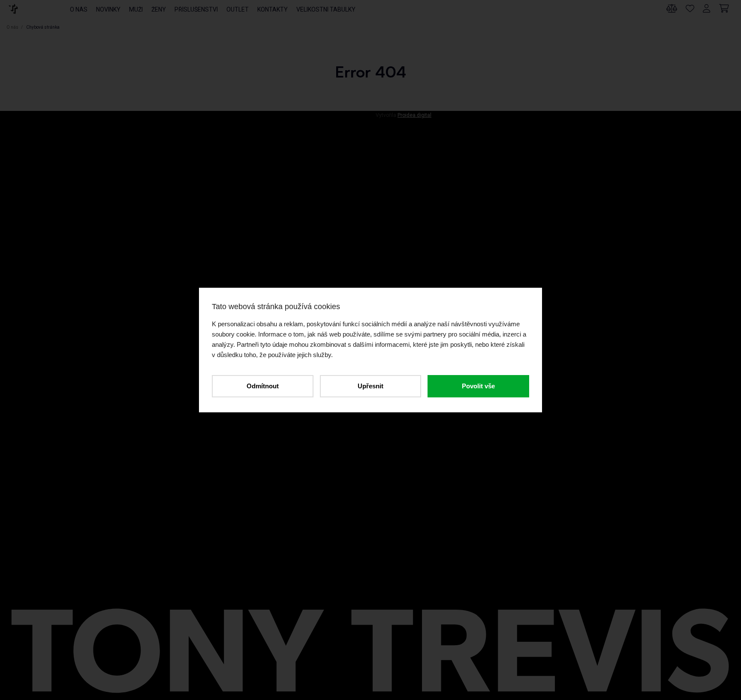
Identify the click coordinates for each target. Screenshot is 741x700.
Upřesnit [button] (370, 386)
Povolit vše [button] (478, 386)
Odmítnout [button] (263, 386)
